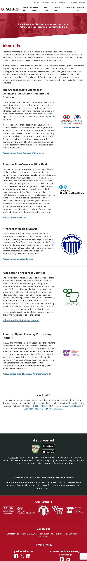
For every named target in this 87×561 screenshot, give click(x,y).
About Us (25, 9)
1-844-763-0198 (55, 409)
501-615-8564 (29, 533)
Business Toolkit (34, 9)
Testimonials (69, 8)
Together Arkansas (77, 2)
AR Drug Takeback (59, 2)
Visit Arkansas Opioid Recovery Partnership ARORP (27, 374)
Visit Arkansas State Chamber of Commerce (23, 153)
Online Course (46, 9)
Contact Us (80, 9)
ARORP (36, 2)
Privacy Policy (43, 544)
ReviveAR (45, 2)
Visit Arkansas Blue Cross (15, 217)
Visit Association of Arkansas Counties (21, 320)
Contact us (11, 533)
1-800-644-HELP (40, 406)
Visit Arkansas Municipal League (18, 259)
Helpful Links (57, 9)
